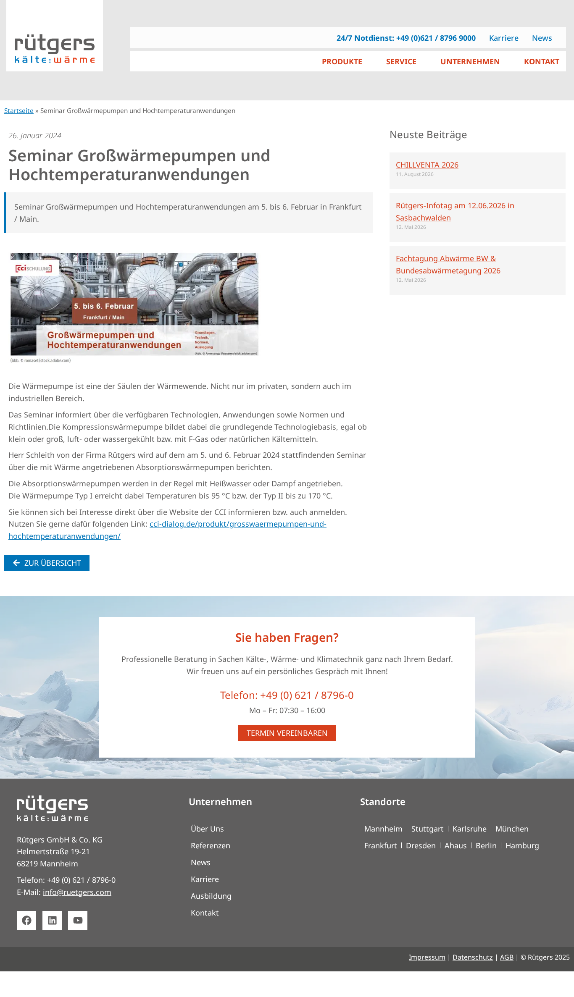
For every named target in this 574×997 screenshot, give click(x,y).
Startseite (19, 110)
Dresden (421, 845)
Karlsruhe (470, 829)
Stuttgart (427, 829)
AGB (506, 957)
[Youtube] (77, 920)
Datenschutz (473, 957)
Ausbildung (211, 896)
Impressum (427, 957)
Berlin (486, 845)
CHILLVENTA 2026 (427, 165)
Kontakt (205, 913)
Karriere (205, 879)
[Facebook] (26, 920)
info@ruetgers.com (77, 892)
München (512, 829)
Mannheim (383, 829)
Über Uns (207, 829)
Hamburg (522, 845)
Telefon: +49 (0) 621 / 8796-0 (287, 695)
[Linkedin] (52, 920)
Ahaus (456, 845)
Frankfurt (380, 845)
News (201, 862)
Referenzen (210, 845)
